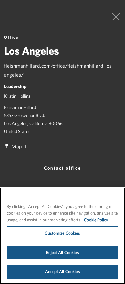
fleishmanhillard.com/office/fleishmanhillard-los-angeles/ (59, 70)
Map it (18, 146)
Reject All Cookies (62, 252)
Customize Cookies (62, 233)
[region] (62, 235)
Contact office (62, 168)
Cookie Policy (96, 219)
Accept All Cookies (62, 271)
